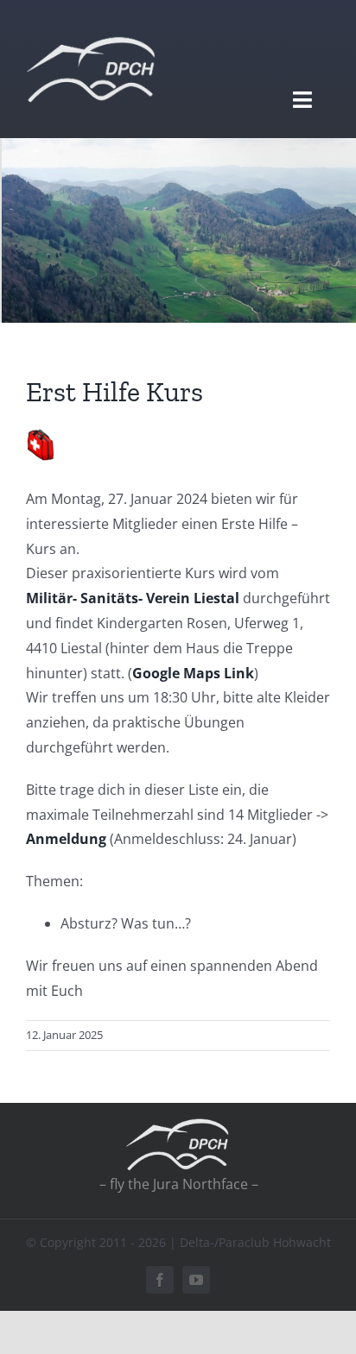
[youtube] (196, 1280)
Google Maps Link (193, 673)
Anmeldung (66, 838)
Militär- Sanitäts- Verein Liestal (132, 598)
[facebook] (160, 1280)
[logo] (91, 41)
